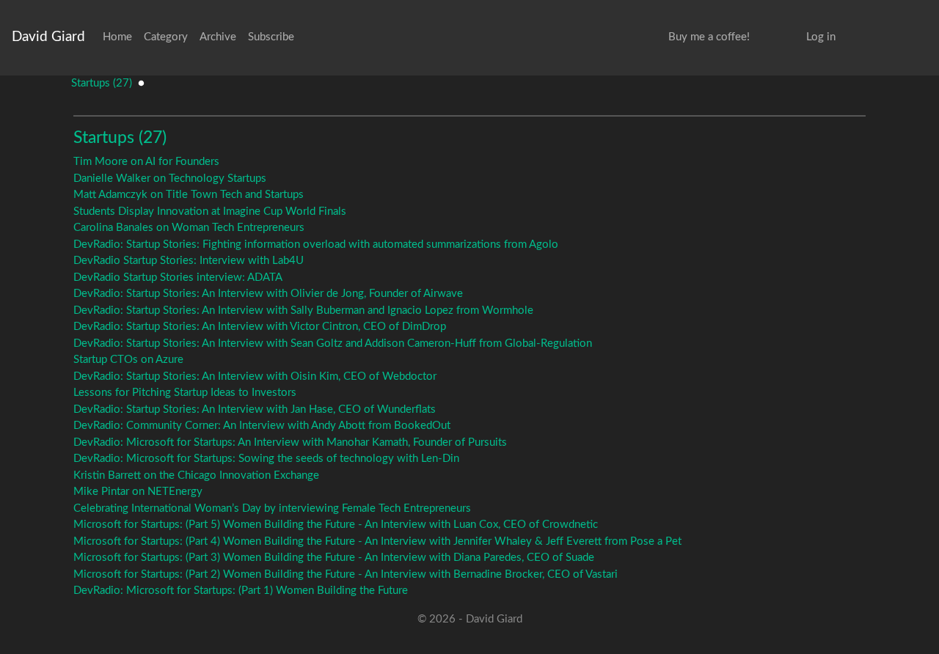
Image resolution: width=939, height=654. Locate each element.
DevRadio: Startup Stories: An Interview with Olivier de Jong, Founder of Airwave (268, 293)
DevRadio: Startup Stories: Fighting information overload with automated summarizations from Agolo (315, 244)
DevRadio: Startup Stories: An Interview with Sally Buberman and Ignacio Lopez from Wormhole (303, 310)
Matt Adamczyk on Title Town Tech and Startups (188, 194)
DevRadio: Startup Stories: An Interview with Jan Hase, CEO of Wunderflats (254, 409)
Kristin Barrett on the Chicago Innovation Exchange (196, 475)
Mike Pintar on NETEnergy (137, 491)
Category (166, 37)
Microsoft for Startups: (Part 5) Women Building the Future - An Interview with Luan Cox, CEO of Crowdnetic (335, 524)
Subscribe (271, 37)
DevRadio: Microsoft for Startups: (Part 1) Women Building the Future (240, 590)
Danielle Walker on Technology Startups (169, 178)
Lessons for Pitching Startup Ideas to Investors (184, 392)
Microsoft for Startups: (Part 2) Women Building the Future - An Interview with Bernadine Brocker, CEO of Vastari (345, 574)
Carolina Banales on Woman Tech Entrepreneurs (188, 227)
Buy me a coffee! (709, 37)
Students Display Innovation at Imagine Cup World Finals (209, 211)
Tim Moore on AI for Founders (146, 161)
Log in (821, 37)
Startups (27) (101, 83)
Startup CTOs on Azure (128, 359)
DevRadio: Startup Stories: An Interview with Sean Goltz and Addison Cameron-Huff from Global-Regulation (332, 343)
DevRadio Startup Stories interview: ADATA (177, 277)
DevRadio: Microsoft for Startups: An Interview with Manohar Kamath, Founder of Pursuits (290, 442)
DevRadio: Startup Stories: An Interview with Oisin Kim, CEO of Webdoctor (254, 376)
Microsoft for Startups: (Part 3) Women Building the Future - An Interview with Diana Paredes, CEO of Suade (333, 557)
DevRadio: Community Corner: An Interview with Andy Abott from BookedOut (261, 425)
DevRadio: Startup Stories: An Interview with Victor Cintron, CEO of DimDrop (259, 326)
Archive (218, 37)
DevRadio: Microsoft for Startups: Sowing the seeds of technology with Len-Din (266, 458)
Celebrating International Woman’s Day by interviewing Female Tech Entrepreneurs (272, 508)
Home (117, 37)
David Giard (48, 37)
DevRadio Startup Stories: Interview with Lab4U (188, 260)
